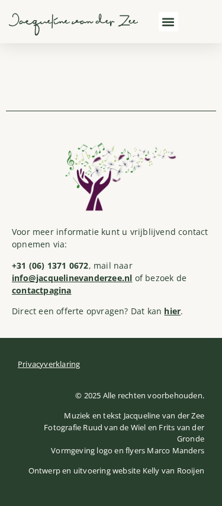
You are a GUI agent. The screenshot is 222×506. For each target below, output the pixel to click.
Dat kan (156, 311)
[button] (168, 21)
